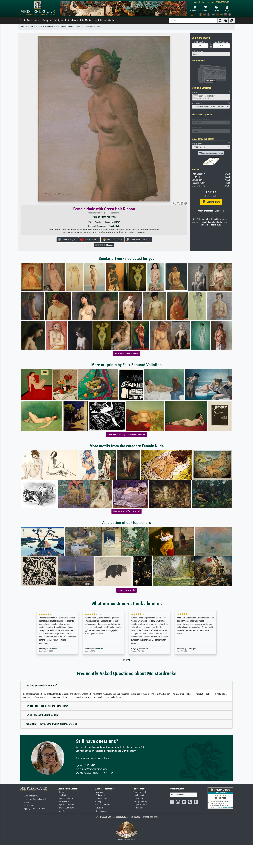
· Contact (61, 792)
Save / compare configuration (212, 153)
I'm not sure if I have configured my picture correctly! (51, 723)
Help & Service (99, 20)
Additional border (197, 51)
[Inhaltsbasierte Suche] (225, 20)
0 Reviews (109, 245)
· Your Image (99, 792)
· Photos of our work (102, 805)
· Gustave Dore (138, 808)
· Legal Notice (63, 795)
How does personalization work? (41, 685)
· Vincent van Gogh (139, 792)
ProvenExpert (82, 648)
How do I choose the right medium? (42, 714)
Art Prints (28, 20)
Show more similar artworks (126, 353)
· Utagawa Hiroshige (140, 805)
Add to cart (212, 201)
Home (23, 27)
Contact (112, 20)
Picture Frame (71, 20)
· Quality (98, 801)
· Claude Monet (138, 795)
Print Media (85, 20)
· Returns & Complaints (66, 808)
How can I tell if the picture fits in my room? (46, 705)
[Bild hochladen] (232, 20)
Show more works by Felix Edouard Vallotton (126, 434)
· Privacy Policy (63, 801)
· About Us (61, 811)
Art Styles (58, 20)
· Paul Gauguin (138, 798)
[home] (20, 20)
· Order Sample (100, 811)
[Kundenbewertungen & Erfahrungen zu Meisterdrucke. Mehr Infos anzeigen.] (220, 798)
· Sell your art (100, 795)
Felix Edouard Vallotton (64, 27)
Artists (37, 20)
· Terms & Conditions (65, 798)
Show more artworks (126, 590)
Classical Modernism (45, 27)
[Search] (220, 20)
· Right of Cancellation (66, 805)
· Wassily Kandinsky (140, 801)
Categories (47, 20)
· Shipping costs (101, 798)
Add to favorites (90, 239)
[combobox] (211, 54)
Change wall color (114, 239)
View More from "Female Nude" (126, 511)
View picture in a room (139, 239)
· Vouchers (99, 808)
